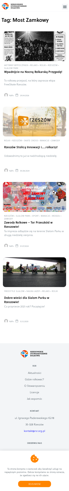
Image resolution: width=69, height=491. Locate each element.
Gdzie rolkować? (34, 379)
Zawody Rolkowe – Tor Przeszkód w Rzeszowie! (28, 224)
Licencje (34, 392)
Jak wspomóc (34, 398)
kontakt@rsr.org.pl (34, 431)
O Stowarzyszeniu (34, 386)
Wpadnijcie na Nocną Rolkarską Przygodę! (33, 71)
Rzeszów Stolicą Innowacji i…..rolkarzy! (31, 147)
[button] (65, 7)
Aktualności (34, 373)
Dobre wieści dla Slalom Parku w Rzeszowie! (26, 299)
